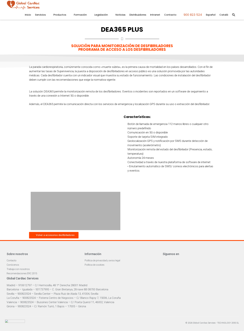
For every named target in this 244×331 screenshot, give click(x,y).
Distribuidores (137, 14)
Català (223, 14)
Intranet (155, 14)
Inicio (28, 14)
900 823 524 (192, 15)
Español (210, 14)
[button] (233, 15)
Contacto (170, 14)
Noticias (120, 14)
